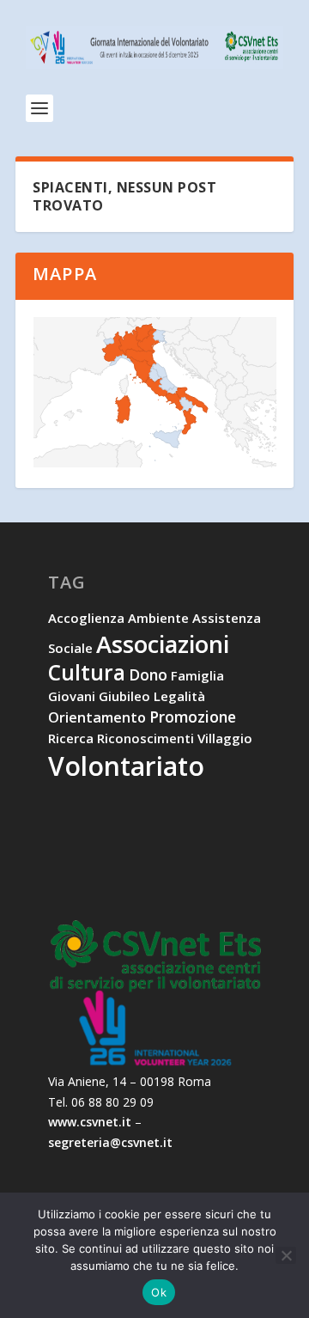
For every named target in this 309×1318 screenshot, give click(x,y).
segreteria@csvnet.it (110, 1142)
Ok (159, 1292)
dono (148, 674)
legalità (179, 696)
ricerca (71, 738)
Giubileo (124, 696)
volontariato (126, 766)
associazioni (162, 644)
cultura (86, 672)
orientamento (97, 717)
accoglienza (86, 617)
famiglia (197, 675)
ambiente (158, 617)
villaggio (224, 738)
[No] (286, 1255)
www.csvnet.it (89, 1122)
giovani (71, 696)
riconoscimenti (145, 738)
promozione (192, 716)
